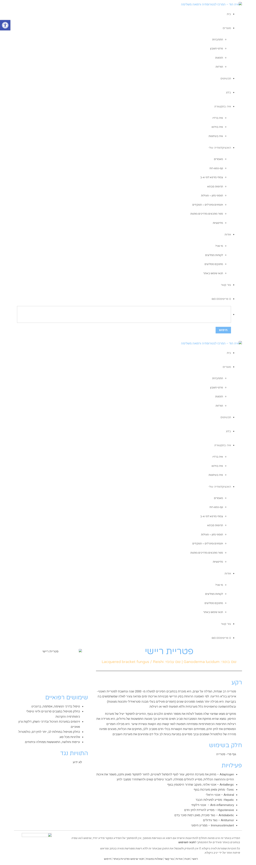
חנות (187, 858)
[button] (5, 25)
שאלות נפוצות (154, 858)
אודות (179, 858)
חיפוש (107, 858)
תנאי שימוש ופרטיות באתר (128, 858)
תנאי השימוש (186, 842)
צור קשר (169, 858)
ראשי (195, 858)
